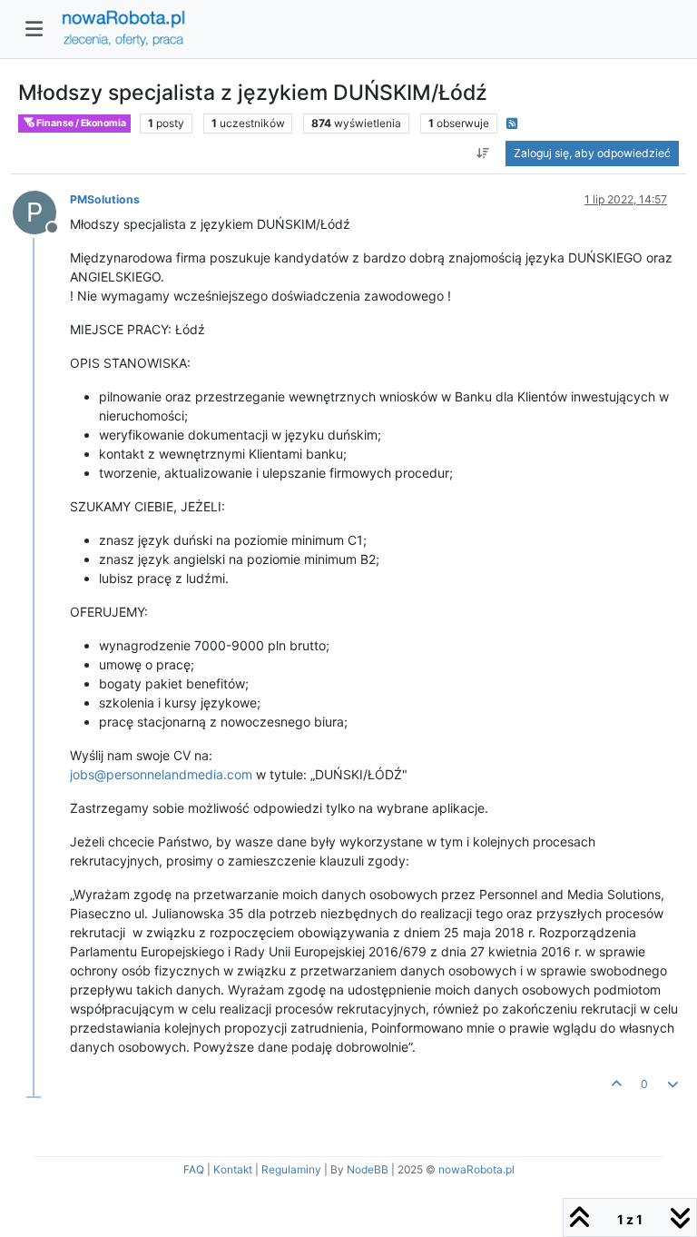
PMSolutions (105, 199)
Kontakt (232, 1169)
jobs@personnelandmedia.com (161, 774)
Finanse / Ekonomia (80, 123)
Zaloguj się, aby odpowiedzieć (592, 153)
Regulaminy (291, 1169)
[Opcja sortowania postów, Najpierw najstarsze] (483, 153)
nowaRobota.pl (476, 1169)
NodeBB (367, 1169)
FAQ (193, 1169)
